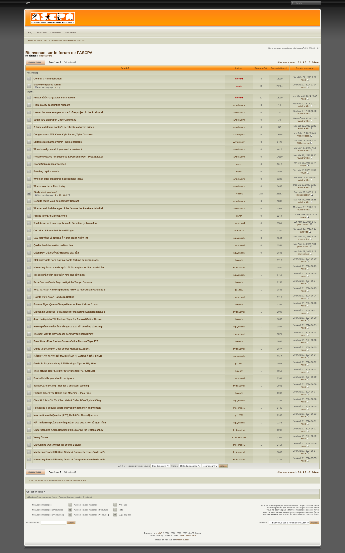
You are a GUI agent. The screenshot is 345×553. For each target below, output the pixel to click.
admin (239, 86)
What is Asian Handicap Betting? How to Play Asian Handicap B (70, 289)
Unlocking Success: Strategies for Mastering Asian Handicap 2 (69, 311)
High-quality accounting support (52, 105)
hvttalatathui (239, 267)
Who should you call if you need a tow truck (58, 149)
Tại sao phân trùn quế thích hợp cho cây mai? (59, 275)
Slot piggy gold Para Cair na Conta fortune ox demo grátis (66, 260)
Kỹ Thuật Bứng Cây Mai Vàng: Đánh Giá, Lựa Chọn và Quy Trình (70, 422)
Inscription (42, 32)
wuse (303, 80)
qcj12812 (239, 289)
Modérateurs (45, 56)
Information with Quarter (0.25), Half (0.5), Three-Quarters (66, 415)
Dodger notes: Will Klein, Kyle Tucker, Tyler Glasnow (63, 134)
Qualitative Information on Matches (53, 245)
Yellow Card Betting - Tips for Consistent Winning (61, 385)
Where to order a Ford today (49, 186)
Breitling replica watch (46, 171)
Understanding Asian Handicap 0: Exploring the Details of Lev (68, 430)
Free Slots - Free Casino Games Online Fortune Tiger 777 (66, 341)
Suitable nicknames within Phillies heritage (58, 142)
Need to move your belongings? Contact (56, 201)
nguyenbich (239, 238)
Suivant (315, 62)
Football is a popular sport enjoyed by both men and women (67, 407)
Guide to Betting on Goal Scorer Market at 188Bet (61, 348)
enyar (239, 164)
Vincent (239, 78)
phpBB (159, 533)
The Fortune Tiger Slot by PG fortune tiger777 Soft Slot (64, 371)
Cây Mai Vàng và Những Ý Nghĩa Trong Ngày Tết (61, 238)
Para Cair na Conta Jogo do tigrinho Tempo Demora (63, 282)
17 (67, 195)
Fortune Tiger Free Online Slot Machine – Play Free (62, 393)
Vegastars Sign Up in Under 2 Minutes (55, 119)
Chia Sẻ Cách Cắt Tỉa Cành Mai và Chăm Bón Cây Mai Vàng (67, 400)
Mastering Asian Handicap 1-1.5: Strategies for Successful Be (69, 267)
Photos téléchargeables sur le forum (54, 97)
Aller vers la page (286, 62)
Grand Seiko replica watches (50, 164)
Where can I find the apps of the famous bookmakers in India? (68, 208)
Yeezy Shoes (41, 437)
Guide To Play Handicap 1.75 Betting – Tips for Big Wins (65, 363)
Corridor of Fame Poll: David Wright (54, 230)
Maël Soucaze (182, 540)
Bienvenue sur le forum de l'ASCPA (68, 41)
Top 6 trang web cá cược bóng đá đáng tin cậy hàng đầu (65, 223)
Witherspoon (239, 134)
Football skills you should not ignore (54, 378)
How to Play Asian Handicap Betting (54, 297)
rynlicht (239, 193)
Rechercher (70, 32)
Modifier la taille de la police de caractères (27, 3)
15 (60, 195)
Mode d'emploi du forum (47, 84)
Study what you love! (45, 192)
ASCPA (47, 41)
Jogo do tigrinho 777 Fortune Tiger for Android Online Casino (68, 319)
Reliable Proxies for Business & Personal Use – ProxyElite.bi (68, 156)
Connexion (56, 32)
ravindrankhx (239, 105)
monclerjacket (303, 195)
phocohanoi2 (239, 223)
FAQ (30, 32)
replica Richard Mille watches (50, 215)
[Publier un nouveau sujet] (35, 62)
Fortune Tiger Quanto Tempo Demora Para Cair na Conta (66, 304)
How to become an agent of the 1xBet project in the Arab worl (68, 112)
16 (64, 195)
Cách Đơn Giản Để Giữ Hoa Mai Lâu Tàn (56, 252)
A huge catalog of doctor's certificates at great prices (64, 127)
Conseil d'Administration (47, 78)
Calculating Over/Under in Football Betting (57, 444)
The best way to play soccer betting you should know (63, 334)
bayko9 (239, 260)
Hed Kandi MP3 (188, 535)
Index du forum (35, 41)
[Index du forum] (172, 19)
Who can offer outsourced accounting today (58, 178)
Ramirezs (239, 230)
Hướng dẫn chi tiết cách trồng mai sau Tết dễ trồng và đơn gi (68, 326)
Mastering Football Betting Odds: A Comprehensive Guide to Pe (69, 452)
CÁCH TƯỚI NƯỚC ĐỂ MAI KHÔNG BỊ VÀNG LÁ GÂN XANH (68, 356)
